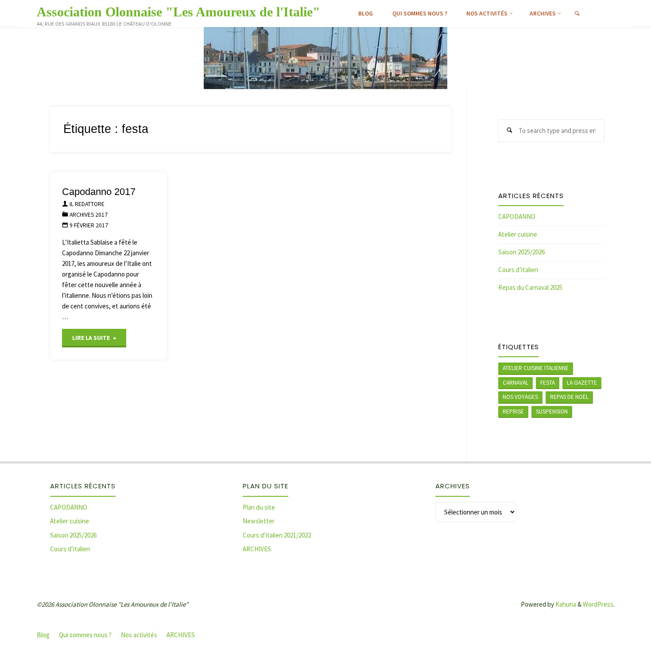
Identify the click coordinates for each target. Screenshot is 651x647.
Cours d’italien (518, 269)
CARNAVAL (515, 382)
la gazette (582, 382)
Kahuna (565, 604)
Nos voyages (520, 397)
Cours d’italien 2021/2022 (277, 535)
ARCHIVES (257, 549)
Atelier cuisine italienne (536, 368)
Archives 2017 (89, 214)
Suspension (552, 411)
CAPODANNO (516, 216)
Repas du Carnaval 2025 (530, 287)
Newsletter (259, 521)
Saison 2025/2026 (521, 252)
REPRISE (513, 411)
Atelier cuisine (517, 234)
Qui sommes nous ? (85, 635)
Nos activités (139, 635)
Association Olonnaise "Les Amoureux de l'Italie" (178, 11)
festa (547, 382)
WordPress (598, 604)
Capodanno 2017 (99, 191)
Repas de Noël (569, 397)
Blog (43, 635)
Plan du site (259, 507)
